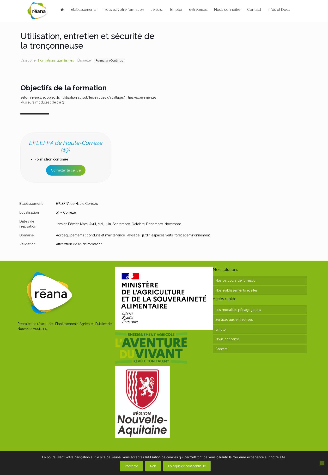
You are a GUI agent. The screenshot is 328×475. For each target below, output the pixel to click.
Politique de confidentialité (187, 466)
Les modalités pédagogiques (238, 310)
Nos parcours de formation (236, 280)
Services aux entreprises (234, 319)
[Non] (322, 463)
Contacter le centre (66, 170)
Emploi (220, 329)
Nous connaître (227, 339)
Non (153, 466)
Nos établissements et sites (236, 290)
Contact (221, 349)
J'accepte (131, 466)
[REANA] (37, 11)
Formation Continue (109, 60)
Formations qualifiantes (56, 60)
